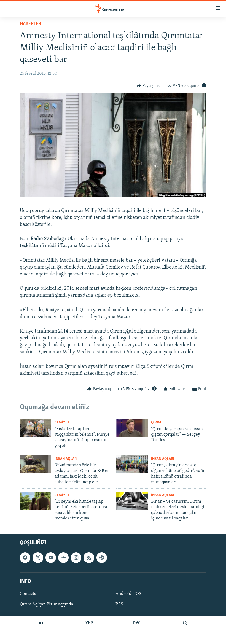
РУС (137, 623)
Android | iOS (128, 594)
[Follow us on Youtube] (50, 557)
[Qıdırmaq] (185, 623)
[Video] (41, 623)
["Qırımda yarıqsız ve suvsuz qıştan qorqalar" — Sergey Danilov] (132, 428)
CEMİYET (62, 422)
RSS (119, 604)
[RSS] (89, 557)
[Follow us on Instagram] (76, 557)
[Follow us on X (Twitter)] (38, 557)
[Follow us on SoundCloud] (63, 557)
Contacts (28, 594)
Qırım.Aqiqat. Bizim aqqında (46, 604)
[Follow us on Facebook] (25, 557)
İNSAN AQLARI (66, 459)
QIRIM (156, 422)
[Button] (149, 85)
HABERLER (30, 24)
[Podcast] (101, 557)
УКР (89, 623)
